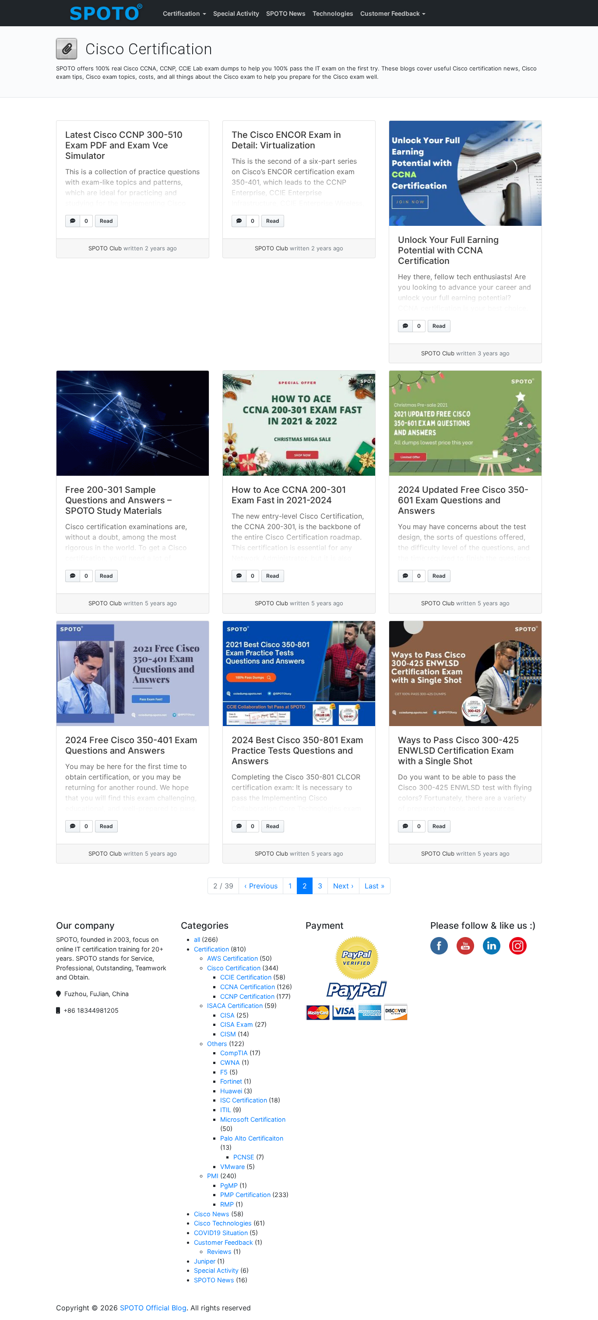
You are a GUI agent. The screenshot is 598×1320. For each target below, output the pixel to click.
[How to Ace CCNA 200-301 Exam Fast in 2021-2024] (299, 423)
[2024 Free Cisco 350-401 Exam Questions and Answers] (132, 673)
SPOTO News (286, 13)
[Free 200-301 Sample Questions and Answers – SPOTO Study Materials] (132, 423)
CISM (228, 1034)
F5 (224, 1072)
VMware (232, 1166)
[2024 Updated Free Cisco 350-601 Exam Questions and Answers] (465, 423)
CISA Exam (236, 1024)
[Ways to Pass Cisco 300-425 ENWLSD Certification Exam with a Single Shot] (465, 673)
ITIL (225, 1109)
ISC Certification (243, 1100)
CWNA (230, 1062)
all (197, 939)
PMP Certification (245, 1194)
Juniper (204, 1261)
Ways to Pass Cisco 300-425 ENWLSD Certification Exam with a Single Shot (458, 750)
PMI (212, 1176)
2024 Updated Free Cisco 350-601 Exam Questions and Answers (463, 500)
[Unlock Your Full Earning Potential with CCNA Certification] (465, 173)
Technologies (333, 13)
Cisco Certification (233, 968)
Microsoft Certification (252, 1119)
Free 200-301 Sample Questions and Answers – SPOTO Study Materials (118, 500)
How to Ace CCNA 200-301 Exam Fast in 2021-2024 (289, 495)
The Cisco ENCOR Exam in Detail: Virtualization (286, 140)
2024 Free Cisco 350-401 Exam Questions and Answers (131, 745)
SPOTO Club (105, 248)
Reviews (219, 1251)
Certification (181, 13)
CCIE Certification (245, 977)
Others (217, 1043)
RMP (227, 1204)
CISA (227, 1015)
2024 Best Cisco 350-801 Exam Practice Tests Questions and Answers (297, 750)
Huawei (231, 1091)
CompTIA (234, 1053)
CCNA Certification (247, 986)
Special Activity (236, 13)
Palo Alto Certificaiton (251, 1138)
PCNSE (243, 1157)
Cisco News (211, 1214)
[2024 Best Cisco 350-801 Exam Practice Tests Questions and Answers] (299, 673)
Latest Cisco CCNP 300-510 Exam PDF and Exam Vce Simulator (124, 145)
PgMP (229, 1185)
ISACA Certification (235, 1005)
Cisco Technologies (223, 1223)
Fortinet (231, 1081)
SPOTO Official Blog (153, 1307)
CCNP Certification (247, 996)
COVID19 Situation (221, 1232)
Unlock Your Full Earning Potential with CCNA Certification (448, 250)
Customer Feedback (390, 13)
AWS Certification (232, 958)
